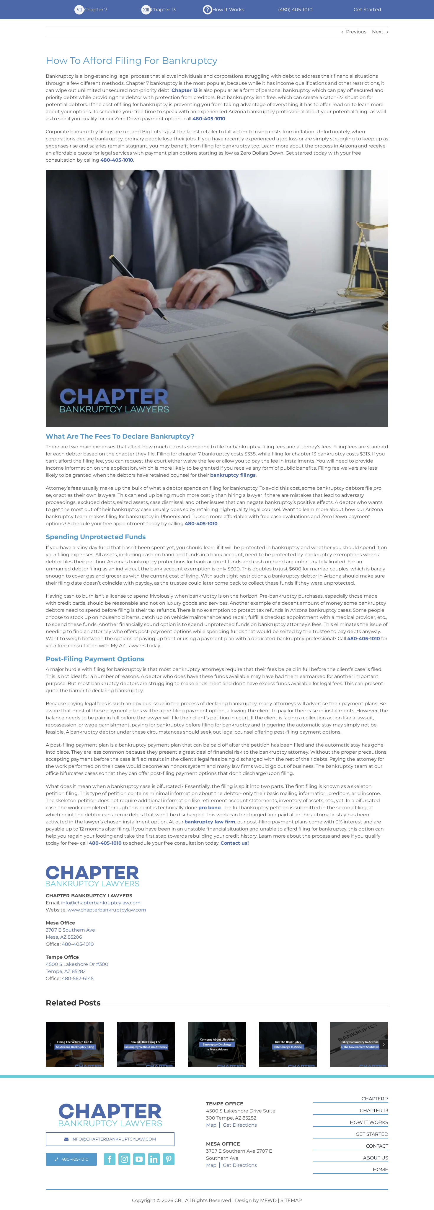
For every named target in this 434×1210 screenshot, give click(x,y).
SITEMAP (291, 1200)
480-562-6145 (78, 978)
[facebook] (109, 1159)
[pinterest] (168, 1159)
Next (378, 32)
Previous (356, 32)
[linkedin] (154, 1159)
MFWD (268, 1200)
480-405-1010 (78, 944)
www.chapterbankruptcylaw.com (107, 910)
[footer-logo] (110, 1106)
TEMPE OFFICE (224, 1104)
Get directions (240, 1125)
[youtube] (139, 1159)
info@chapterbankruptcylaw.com (101, 903)
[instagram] (124, 1159)
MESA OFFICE (223, 1144)
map (211, 1125)
